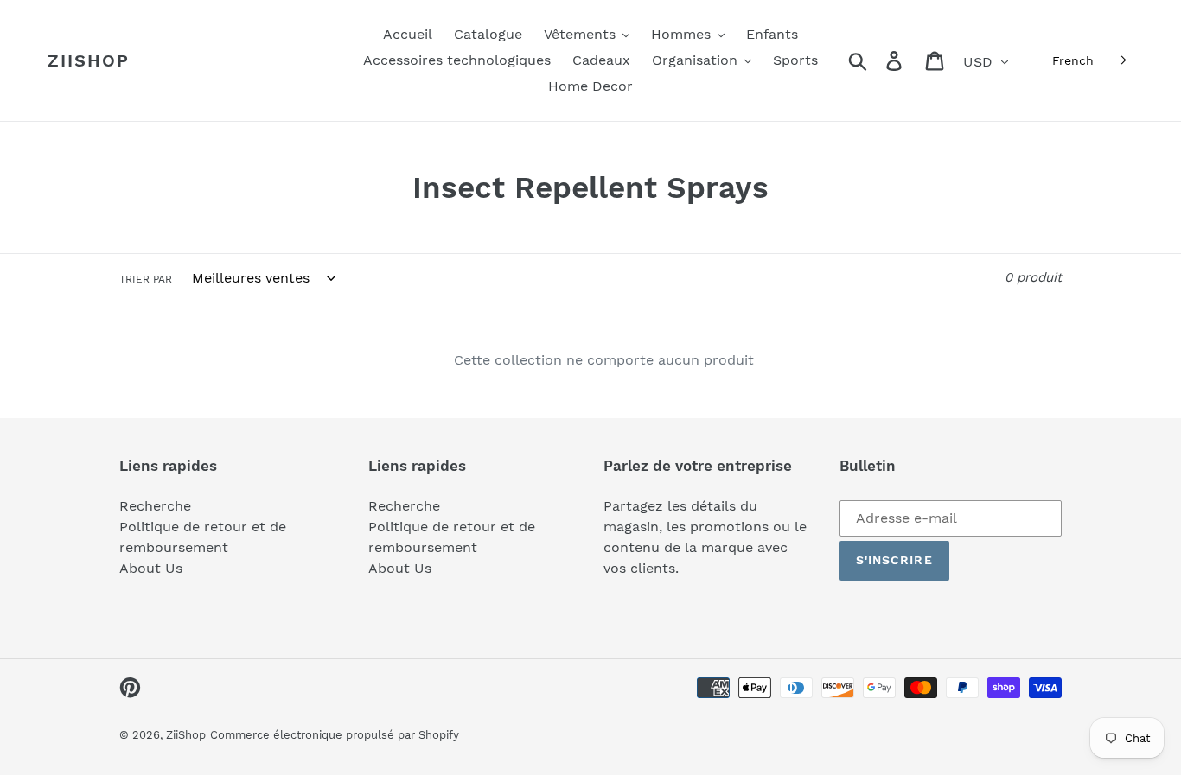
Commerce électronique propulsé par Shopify (334, 734)
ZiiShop (89, 60)
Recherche (155, 506)
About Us (150, 568)
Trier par (145, 279)
